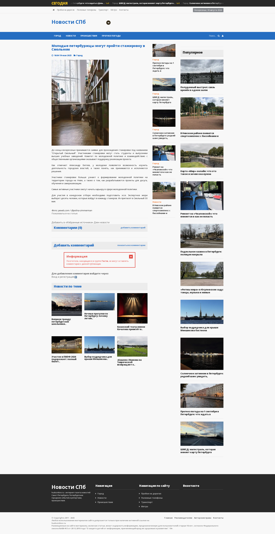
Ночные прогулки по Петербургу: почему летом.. (96, 316)
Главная (168, 518)
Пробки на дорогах (65, 9)
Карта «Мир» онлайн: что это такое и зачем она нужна (198, 173)
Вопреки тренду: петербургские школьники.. (61, 321)
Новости (71, 35)
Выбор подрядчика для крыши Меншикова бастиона (199, 329)
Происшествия (88, 35)
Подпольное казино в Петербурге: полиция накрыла (201, 253)
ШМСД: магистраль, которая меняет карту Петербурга (163, 100)
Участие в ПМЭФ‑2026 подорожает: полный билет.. (64, 359)
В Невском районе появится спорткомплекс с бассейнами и (162, 209)
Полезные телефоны (86, 9)
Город (137, 3)
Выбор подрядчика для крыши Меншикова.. (98, 358)
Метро (114, 9)
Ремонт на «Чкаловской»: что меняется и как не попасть (162, 171)
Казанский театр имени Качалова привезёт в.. (131, 328)
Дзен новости (101, 222)
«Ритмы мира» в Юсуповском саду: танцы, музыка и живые (201, 291)
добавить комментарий (133, 227)
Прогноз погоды (111, 35)
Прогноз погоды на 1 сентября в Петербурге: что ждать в (163, 67)
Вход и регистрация (63, 276)
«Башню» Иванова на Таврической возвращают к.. (129, 362)
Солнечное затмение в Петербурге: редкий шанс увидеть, (164, 135)
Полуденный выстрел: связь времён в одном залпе (197, 89)
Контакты (123, 9)
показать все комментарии (131, 245)
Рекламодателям (183, 518)
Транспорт (103, 9)
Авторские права (202, 518)
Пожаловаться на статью (65, 213)
